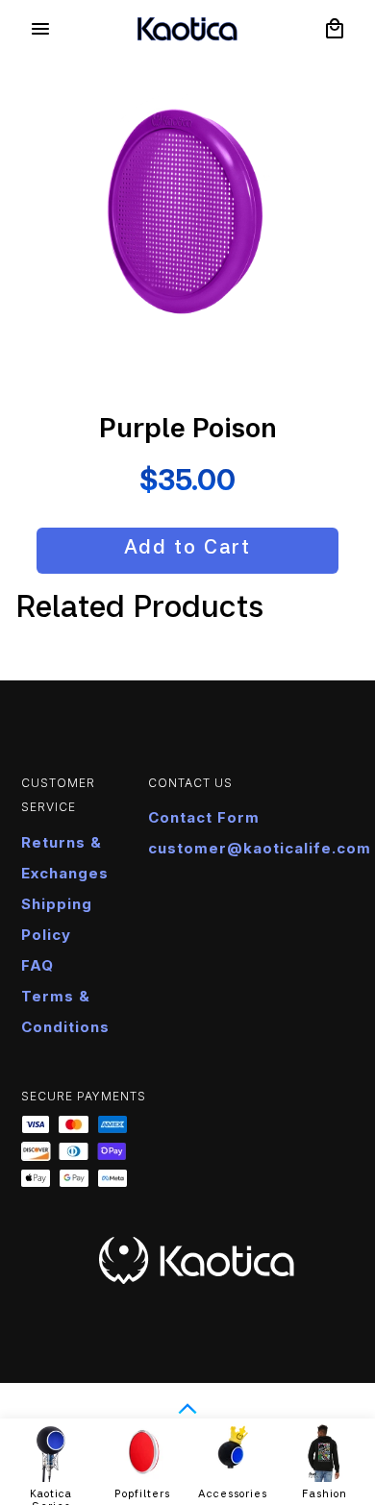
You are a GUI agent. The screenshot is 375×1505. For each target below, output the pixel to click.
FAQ (37, 965)
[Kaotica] (188, 29)
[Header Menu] (40, 29)
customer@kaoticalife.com (259, 848)
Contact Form (204, 817)
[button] (335, 29)
